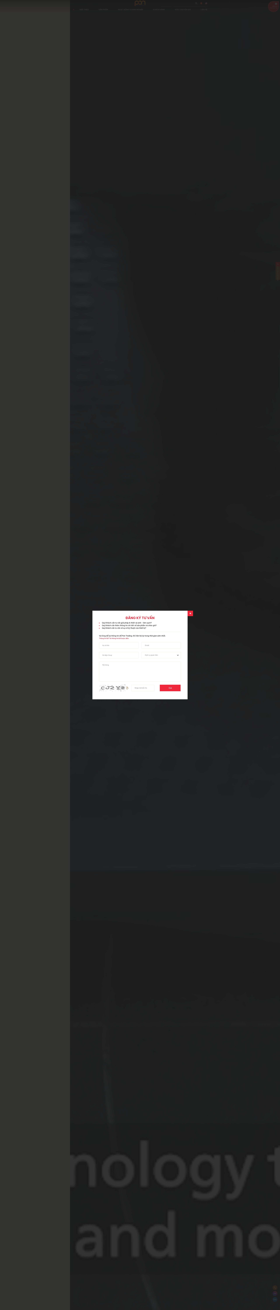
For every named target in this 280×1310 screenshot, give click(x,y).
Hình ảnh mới (127, 688)
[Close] (190, 613)
